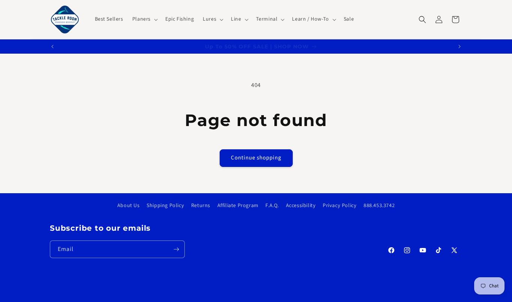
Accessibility (301, 205)
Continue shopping (256, 158)
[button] (144, 19)
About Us (128, 205)
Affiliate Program (238, 205)
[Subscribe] (176, 249)
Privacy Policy (339, 205)
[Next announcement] (459, 46)
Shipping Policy (165, 205)
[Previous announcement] (52, 46)
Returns (200, 205)
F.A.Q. (272, 205)
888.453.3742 (379, 205)
